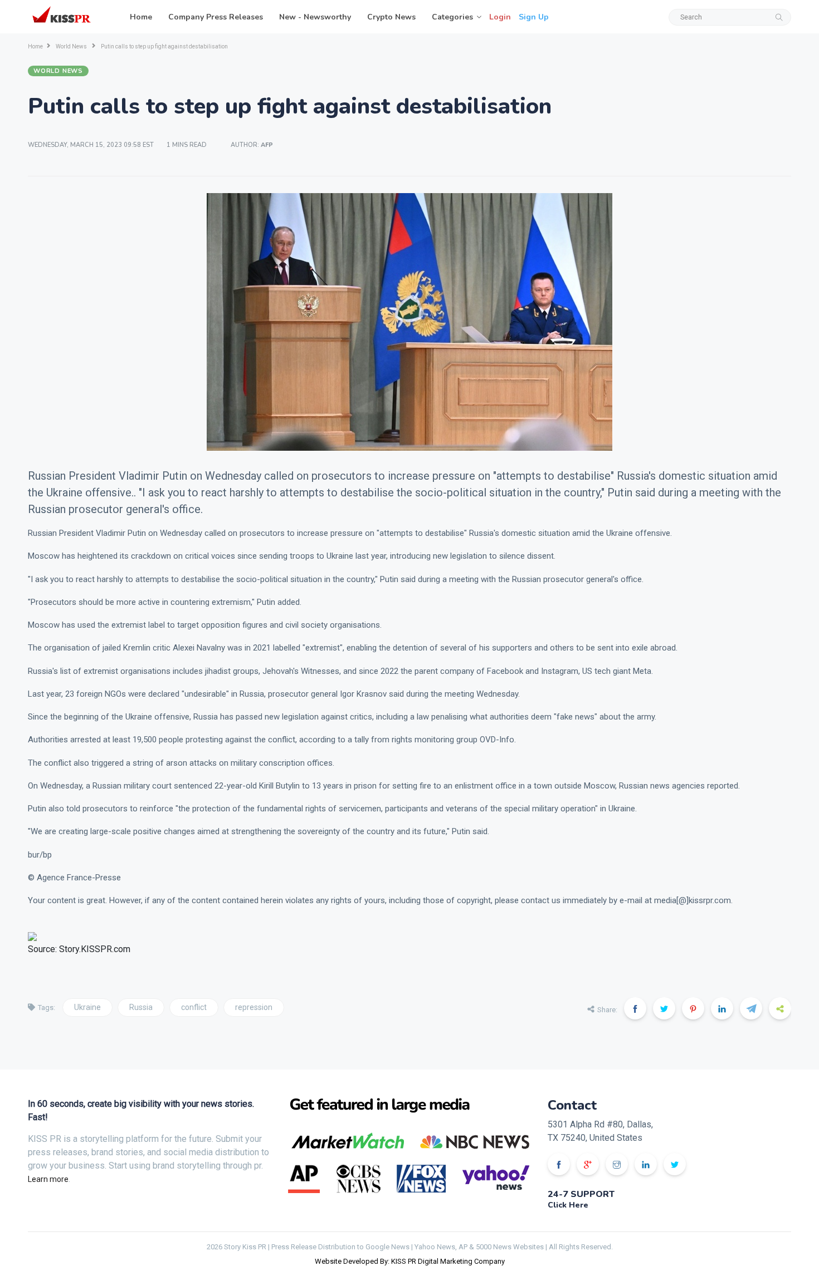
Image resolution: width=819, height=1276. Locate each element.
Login (500, 17)
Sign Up (534, 17)
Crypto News (391, 17)
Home (141, 17)
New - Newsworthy (315, 17)
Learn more (48, 1179)
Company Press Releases (215, 17)
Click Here (568, 1205)
